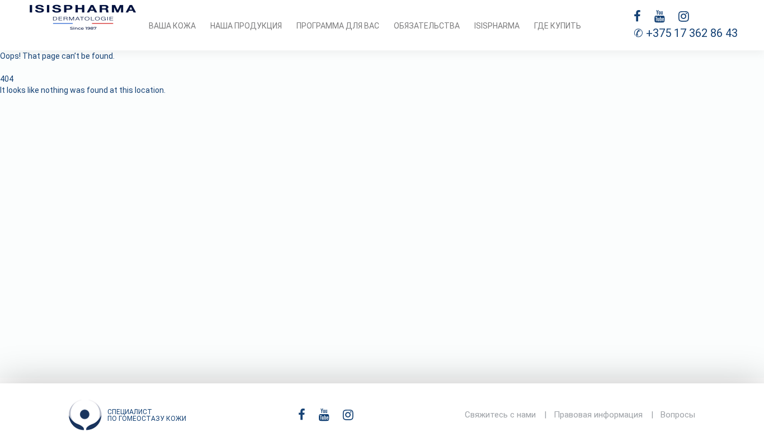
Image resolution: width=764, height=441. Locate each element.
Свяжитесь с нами (500, 415)
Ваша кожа (172, 25)
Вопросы (678, 415)
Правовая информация (598, 415)
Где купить (557, 25)
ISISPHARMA (497, 25)
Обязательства (427, 25)
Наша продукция (246, 25)
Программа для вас (337, 25)
